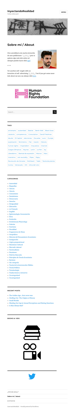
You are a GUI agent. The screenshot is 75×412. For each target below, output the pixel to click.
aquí (28, 61)
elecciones (28, 138)
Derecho (12, 201)
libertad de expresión (26, 153)
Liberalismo (12, 153)
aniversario (12, 130)
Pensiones (13, 252)
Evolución (12, 219)
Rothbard (30, 161)
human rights (13, 146)
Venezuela (19, 165)
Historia (43, 142)
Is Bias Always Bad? (16, 306)
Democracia (13, 199)
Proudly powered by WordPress (30, 406)
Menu (63, 12)
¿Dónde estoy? (13, 392)
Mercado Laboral (15, 247)
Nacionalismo (14, 250)
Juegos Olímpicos (14, 150)
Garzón (36, 142)
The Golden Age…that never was (21, 295)
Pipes (32, 157)
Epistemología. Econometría (19, 214)
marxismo (11, 157)
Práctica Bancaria (15, 255)
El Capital (18, 138)
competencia (21, 134)
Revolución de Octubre (16, 161)
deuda (10, 138)
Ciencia (11, 189)
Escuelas (37, 138)
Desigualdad (13, 204)
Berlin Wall (39, 130)
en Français (13, 209)
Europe (50, 138)
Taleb (38, 161)
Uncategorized (14, 275)
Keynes (26, 150)
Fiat (30, 142)
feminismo (23, 142)
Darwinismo (13, 196)
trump (10, 165)
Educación (13, 206)
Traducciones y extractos (18, 273)
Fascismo (12, 227)
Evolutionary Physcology (18, 222)
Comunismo (13, 194)
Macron (39, 153)
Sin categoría (14, 262)
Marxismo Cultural (16, 245)
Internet (44, 146)
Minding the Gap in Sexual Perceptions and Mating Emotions (31, 303)
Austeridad (13, 183)
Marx (45, 153)
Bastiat (30, 130)
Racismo (12, 260)
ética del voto (34, 165)
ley (45, 150)
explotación (12, 142)
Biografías (13, 186)
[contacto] (11, 401)
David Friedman (46, 134)
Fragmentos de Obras (17, 232)
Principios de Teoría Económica (20, 257)
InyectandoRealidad (20, 11)
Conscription (33, 134)
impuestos (35, 146)
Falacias (12, 224)
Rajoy (38, 157)
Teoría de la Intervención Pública (21, 265)
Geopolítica (13, 234)
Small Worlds (14, 300)
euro (44, 138)
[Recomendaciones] (32, 94)
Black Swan (49, 130)
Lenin (33, 150)
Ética (11, 217)
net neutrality (23, 157)
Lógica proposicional (16, 242)
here (34, 76)
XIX (26, 165)
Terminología (14, 270)
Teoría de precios (48, 161)
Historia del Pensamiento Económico (22, 237)
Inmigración (13, 240)
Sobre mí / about (13, 396)
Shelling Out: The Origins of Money (22, 298)
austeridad (22, 130)
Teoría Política (14, 268)
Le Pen (39, 150)
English (12, 211)
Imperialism (24, 146)
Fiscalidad (12, 229)
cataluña (11, 134)
